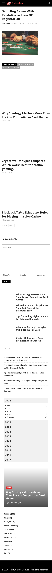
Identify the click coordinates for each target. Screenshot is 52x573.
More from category (11, 68)
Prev (5, 225)
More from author (25, 64)
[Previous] (5, 348)
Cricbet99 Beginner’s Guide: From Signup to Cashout (30, 339)
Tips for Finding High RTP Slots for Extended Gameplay (32, 317)
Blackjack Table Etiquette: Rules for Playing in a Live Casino (25, 214)
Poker (6, 545)
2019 (8, 450)
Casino (9, 487)
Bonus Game (9, 525)
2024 (8, 427)
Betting (7, 514)
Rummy (7, 549)
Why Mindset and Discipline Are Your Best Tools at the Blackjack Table (32, 308)
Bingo (6, 518)
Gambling (8, 537)
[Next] (9, 348)
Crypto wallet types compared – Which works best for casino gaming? (25, 165)
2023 (8, 431)
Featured (8, 533)
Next (11, 225)
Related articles (9, 64)
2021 (8, 441)
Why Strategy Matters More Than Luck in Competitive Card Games (26, 115)
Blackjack (8, 521)
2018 (8, 455)
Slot (5, 553)
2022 (8, 436)
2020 (8, 445)
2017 (8, 459)
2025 (8, 422)
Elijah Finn (6, 23)
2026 (8, 400)
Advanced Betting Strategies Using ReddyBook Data (31, 328)
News (6, 541)
